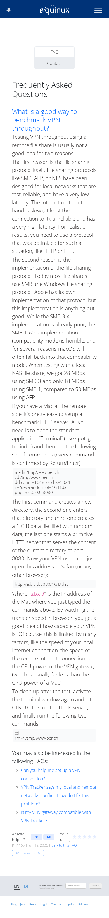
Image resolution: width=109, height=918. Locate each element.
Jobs (23, 904)
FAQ (54, 52)
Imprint (70, 904)
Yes (36, 837)
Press (33, 904)
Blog (13, 904)
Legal (43, 904)
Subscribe (95, 885)
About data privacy (46, 888)
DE (26, 886)
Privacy (83, 904)
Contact (54, 63)
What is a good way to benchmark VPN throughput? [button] (44, 119)
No (49, 837)
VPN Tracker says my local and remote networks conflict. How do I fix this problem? (58, 795)
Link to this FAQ (64, 845)
